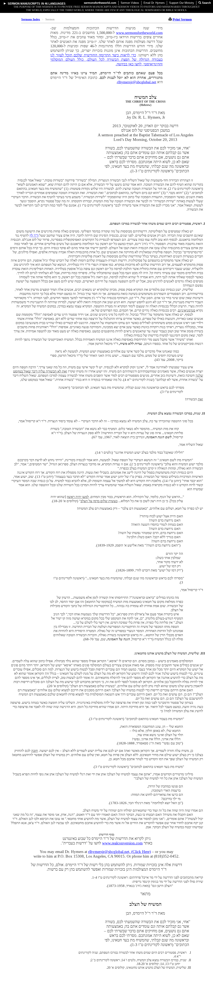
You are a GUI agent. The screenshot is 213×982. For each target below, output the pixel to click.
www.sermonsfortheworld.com (139, 33)
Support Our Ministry (181, 2)
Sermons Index (30, 19)
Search (206, 2)
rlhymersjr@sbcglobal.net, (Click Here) (119, 851)
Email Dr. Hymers (154, 2)
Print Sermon (182, 19)
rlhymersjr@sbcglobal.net (136, 82)
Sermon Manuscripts (24, 3)
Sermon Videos (130, 2)
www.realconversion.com (122, 843)
